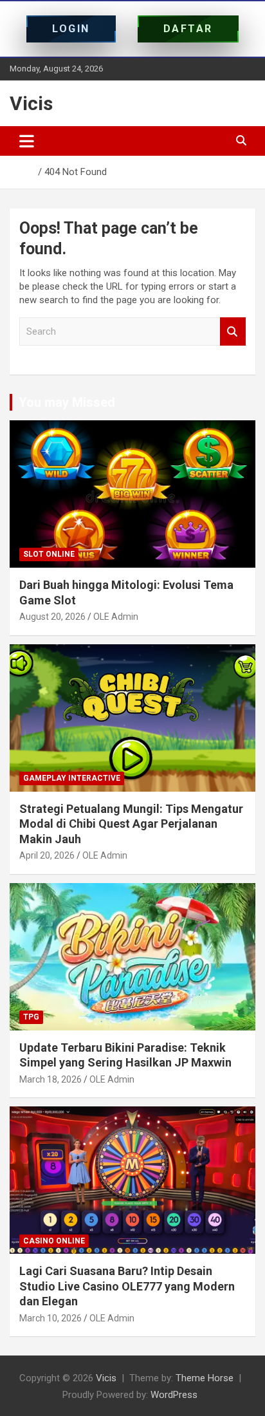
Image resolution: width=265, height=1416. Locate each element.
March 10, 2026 (50, 1318)
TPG (31, 1016)
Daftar (188, 29)
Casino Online (54, 1240)
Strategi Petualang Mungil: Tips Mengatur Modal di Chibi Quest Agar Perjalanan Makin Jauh (131, 824)
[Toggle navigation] (27, 141)
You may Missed (67, 402)
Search (233, 331)
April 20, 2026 (47, 855)
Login (71, 29)
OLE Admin (115, 616)
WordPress (174, 1395)
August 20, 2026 (52, 616)
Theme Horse (204, 1378)
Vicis (31, 103)
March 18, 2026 (50, 1079)
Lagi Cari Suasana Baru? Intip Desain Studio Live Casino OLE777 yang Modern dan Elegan (127, 1286)
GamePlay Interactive (71, 778)
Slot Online (49, 554)
